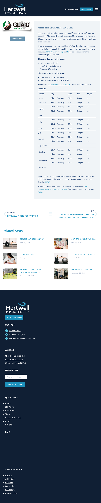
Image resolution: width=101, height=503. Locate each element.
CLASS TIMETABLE (13, 418)
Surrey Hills (9, 486)
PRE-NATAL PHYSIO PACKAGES (83, 254)
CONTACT (9, 425)
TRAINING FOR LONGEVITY (81, 269)
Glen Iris (8, 475)
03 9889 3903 (73, 9)
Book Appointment (14, 317)
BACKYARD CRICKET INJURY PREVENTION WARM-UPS (30, 270)
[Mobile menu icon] (96, 9)
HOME (8, 403)
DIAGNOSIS (10, 411)
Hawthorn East (11, 493)
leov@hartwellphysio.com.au (59, 84)
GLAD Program (52, 52)
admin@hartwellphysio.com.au (22, 338)
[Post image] (10, 243)
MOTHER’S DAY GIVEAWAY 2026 (83, 239)
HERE (47, 182)
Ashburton (9, 479)
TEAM (7, 414)
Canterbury (9, 490)
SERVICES (9, 407)
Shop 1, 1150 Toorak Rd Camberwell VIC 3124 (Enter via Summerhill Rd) (15, 359)
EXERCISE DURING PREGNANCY (32, 239)
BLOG (7, 421)
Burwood (9, 483)
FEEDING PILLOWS (27, 254)
